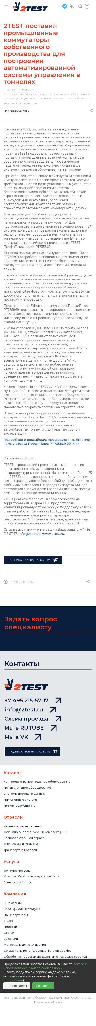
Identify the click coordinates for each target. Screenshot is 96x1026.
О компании (13, 903)
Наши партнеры (16, 915)
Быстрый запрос (87, 6)
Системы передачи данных (24, 793)
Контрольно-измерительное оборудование (37, 781)
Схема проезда (26, 718)
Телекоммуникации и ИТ (22, 844)
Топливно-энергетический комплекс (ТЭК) (35, 832)
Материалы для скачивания (25, 944)
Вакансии (11, 938)
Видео (8, 920)
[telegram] (64, 6)
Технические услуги (18, 870)
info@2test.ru (30, 534)
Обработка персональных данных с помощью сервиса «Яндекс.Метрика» (45, 958)
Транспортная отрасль (21, 850)
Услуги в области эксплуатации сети (31, 876)
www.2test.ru (53, 534)
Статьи (9, 932)
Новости (10, 926)
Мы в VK (16, 737)
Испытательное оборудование (27, 787)
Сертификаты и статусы (22, 909)
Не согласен (17, 986)
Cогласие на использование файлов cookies (37, 950)
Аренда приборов (17, 882)
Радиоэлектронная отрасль (25, 838)
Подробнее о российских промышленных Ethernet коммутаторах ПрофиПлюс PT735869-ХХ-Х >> (47, 442)
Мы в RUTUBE (24, 728)
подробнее (13, 980)
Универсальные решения (23, 826)
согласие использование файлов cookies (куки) (45, 966)
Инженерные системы (21, 799)
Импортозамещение (19, 805)
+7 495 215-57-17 (26, 700)
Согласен (43, 986)
